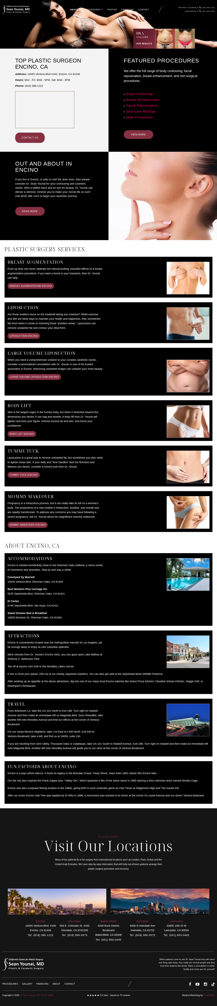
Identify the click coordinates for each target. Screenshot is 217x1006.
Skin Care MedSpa (141, 111)
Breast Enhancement (142, 100)
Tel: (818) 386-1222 (40, 935)
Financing (127, 9)
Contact (143, 9)
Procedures (93, 9)
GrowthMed (209, 995)
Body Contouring (139, 94)
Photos (112, 9)
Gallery (27, 984)
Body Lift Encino (22, 434)
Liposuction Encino (24, 336)
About (74, 9)
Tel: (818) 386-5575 (74, 935)
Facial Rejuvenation (142, 105)
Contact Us (30, 137)
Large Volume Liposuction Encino (34, 377)
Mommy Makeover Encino (27, 525)
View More (138, 134)
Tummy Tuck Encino (24, 475)
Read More (30, 211)
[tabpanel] (162, 206)
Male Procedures (139, 117)
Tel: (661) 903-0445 (108, 939)
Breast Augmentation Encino (31, 286)
